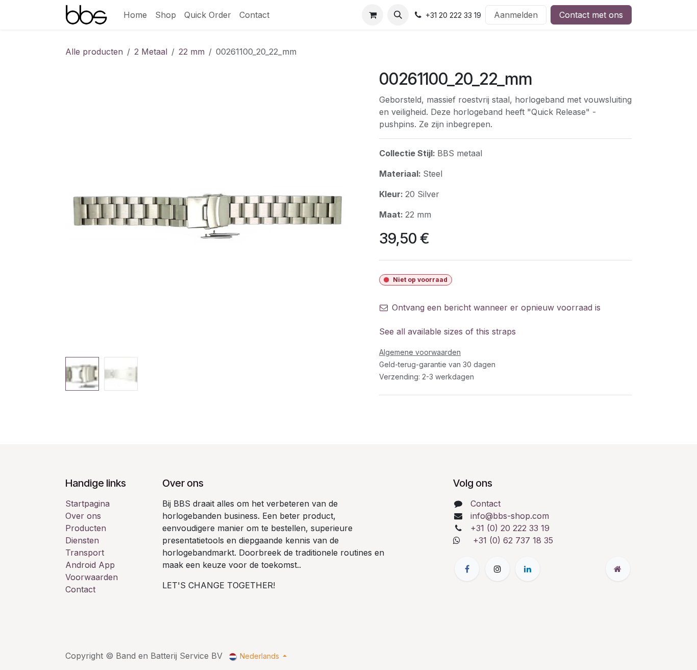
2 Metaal (150, 51)
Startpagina (87, 503)
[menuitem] (135, 15)
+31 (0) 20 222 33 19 (510, 528)
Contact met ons (591, 15)
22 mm (192, 51)
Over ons (83, 516)
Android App (90, 565)
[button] (398, 15)
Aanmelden (516, 15)
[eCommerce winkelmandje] (372, 15)
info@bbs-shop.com (509, 516)
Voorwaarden (91, 577)
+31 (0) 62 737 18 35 (513, 540)
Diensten (82, 540)
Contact (80, 589)
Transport (84, 552)
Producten (85, 528)
